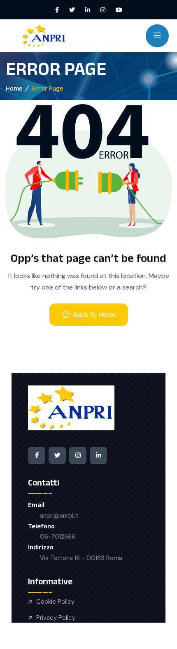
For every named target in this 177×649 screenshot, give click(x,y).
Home (14, 88)
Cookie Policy (55, 602)
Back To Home (94, 314)
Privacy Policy (55, 618)
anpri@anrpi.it (59, 515)
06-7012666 (57, 536)
